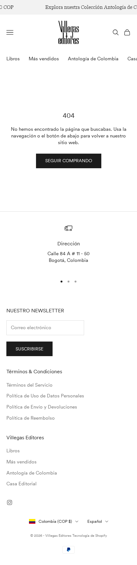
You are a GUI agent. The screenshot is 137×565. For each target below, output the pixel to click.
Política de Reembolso (30, 418)
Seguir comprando (68, 160)
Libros (13, 59)
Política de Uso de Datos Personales (45, 396)
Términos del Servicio (29, 385)
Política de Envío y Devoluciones (41, 407)
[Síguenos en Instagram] (9, 502)
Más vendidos (44, 59)
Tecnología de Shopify (89, 535)
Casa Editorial (21, 484)
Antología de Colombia (93, 59)
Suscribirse (29, 348)
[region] (68, 247)
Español (94, 521)
